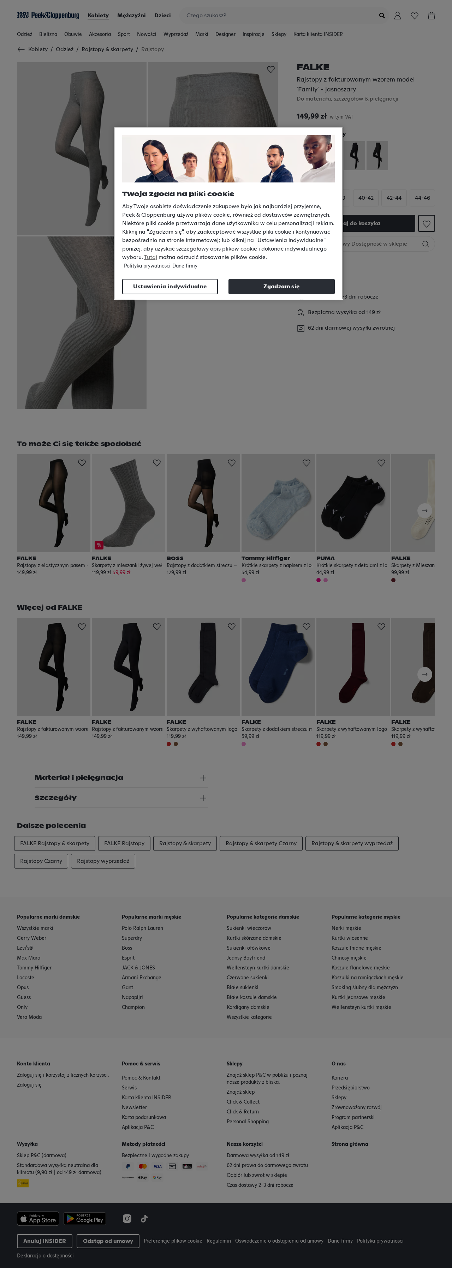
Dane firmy (184, 266)
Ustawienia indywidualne (170, 286)
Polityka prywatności (147, 266)
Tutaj (150, 257)
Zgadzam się (281, 286)
